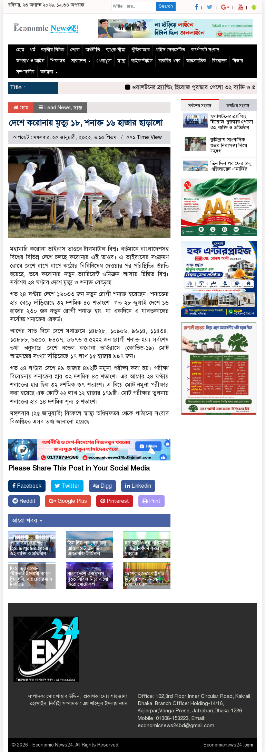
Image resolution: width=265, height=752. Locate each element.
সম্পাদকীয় (25, 72)
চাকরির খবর (169, 61)
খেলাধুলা (104, 61)
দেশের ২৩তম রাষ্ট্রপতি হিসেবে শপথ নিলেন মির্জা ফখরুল (145, 579)
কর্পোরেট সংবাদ (205, 50)
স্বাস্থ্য (121, 61)
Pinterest (117, 501)
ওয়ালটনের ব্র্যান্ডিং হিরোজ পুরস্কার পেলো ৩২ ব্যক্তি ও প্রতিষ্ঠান (189, 87)
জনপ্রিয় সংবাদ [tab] (238, 105)
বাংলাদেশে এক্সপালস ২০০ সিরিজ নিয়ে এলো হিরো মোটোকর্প (88, 579)
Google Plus (71, 501)
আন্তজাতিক (196, 61)
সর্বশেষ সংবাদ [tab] (199, 105)
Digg (105, 485)
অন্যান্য (47, 72)
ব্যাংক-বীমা (115, 50)
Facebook (28, 485)
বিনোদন (219, 61)
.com (248, 745)
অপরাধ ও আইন (30, 61)
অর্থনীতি (93, 50)
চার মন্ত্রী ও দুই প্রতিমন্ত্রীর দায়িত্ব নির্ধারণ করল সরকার (146, 548)
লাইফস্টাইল (142, 61)
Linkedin (140, 485)
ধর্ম (32, 50)
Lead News (58, 107)
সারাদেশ (79, 61)
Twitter (69, 485)
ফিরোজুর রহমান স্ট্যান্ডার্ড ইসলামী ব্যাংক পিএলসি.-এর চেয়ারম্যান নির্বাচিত (31, 576)
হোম (20, 50)
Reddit (27, 501)
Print (154, 501)
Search (166, 6)
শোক (75, 50)
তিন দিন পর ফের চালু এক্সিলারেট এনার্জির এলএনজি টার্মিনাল (87, 548)
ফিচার (238, 61)
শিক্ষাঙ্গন (57, 61)
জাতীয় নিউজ (53, 50)
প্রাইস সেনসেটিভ (170, 50)
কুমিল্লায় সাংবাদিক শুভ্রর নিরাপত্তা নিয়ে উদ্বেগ (228, 145)
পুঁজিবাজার (140, 50)
